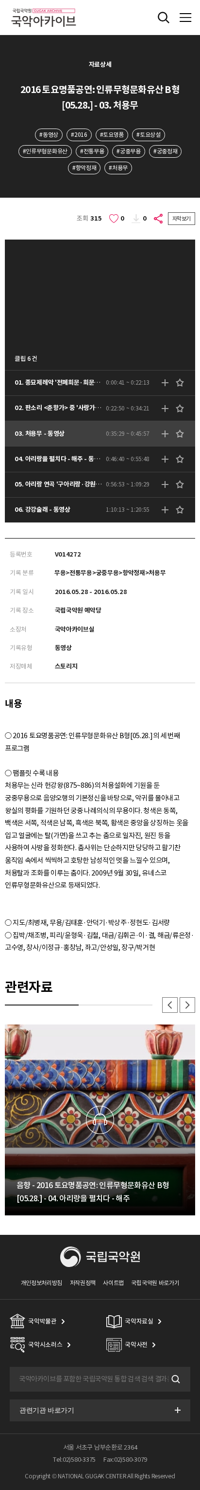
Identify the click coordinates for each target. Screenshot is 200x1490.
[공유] (158, 218)
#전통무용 (92, 151)
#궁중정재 (165, 151)
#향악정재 (84, 167)
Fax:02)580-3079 (125, 1459)
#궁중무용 (128, 151)
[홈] (44, 7)
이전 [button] (170, 1005)
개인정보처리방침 (42, 1282)
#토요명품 (112, 134)
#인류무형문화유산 (45, 151)
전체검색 (163, 17)
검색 (174, 1379)
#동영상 (48, 134)
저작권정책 (83, 1282)
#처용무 (118, 167)
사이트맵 (113, 1282)
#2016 (79, 134)
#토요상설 (148, 134)
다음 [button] (187, 1005)
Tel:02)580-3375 (74, 1459)
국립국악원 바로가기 (155, 1282)
